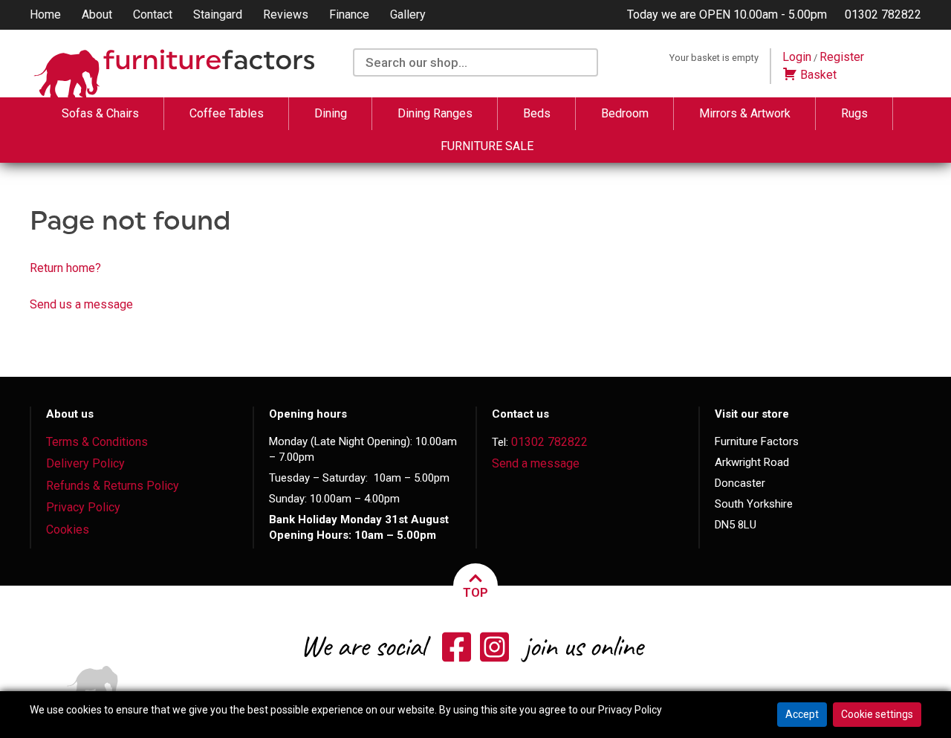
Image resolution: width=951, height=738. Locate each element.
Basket (817, 75)
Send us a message (81, 304)
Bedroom (625, 113)
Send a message (536, 463)
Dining (330, 113)
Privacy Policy (83, 507)
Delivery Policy (85, 463)
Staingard (217, 14)
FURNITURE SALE (487, 146)
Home (45, 14)
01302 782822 (883, 14)
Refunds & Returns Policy (112, 486)
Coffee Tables (226, 113)
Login (796, 57)
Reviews (285, 14)
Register (841, 57)
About (97, 14)
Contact (152, 14)
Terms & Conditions (97, 442)
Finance (349, 14)
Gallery (408, 14)
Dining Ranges (435, 113)
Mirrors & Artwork (745, 113)
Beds (537, 113)
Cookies (67, 529)
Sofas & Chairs (100, 113)
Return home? (65, 268)
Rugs (854, 113)
